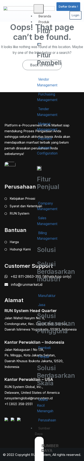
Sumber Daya (42, 431)
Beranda (44, 16)
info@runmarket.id (26, 284)
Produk (43, 22)
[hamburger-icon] (39, 8)
